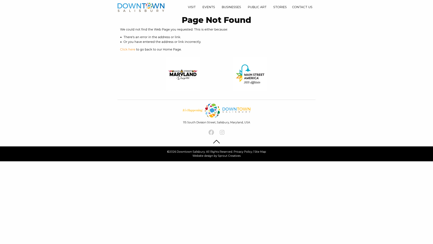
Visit (192, 7)
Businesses (231, 7)
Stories (280, 7)
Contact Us (302, 7)
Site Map (260, 151)
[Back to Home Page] (141, 6)
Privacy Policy (243, 151)
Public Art (257, 7)
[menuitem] (192, 7)
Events (208, 7)
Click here (127, 49)
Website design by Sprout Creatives (216, 155)
